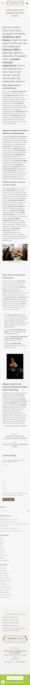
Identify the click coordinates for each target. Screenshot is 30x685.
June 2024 (3, 585)
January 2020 (4, 592)
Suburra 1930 (15, 107)
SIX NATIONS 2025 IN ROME (9, 528)
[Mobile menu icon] (3, 3)
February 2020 (4, 590)
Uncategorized (14, 426)
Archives (2, 550)
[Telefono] (3, 678)
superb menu (7, 198)
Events (2, 553)
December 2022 (5, 587)
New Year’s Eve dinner (16, 119)
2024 (1, 546)
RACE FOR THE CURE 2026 (8, 521)
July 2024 (3, 582)
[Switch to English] (27, 3)
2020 (1, 541)
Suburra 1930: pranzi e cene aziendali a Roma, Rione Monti (14, 525)
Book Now (15, 678)
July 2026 (3, 568)
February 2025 (4, 578)
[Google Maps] (26, 678)
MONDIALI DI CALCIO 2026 (9, 519)
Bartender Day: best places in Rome (11, 531)
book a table (12, 236)
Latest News (4, 555)
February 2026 (4, 573)
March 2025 (4, 575)
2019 (1, 538)
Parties (2, 558)
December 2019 (5, 595)
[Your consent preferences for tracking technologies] (2, 682)
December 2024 (5, 580)
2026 (1, 548)
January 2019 (4, 597)
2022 (1, 543)
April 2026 (3, 570)
